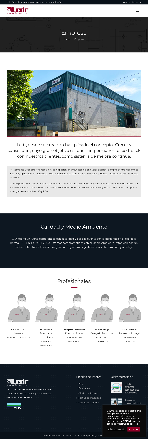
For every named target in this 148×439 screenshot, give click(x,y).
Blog (80, 383)
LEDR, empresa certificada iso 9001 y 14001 (132, 388)
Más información (116, 429)
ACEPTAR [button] (133, 429)
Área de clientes (130, 2)
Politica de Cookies (88, 402)
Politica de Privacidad (89, 397)
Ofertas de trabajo (88, 393)
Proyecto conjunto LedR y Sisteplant (133, 403)
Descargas (84, 388)
